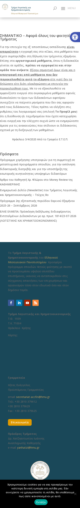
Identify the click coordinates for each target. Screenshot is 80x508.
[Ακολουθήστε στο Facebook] (11, 303)
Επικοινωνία (20, 422)
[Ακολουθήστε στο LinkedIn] (19, 303)
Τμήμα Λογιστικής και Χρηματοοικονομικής (21, 8)
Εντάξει (41, 502)
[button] (75, 37)
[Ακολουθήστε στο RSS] (35, 303)
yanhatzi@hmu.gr (28, 447)
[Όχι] (75, 494)
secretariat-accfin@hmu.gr (33, 397)
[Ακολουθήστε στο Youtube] (27, 303)
